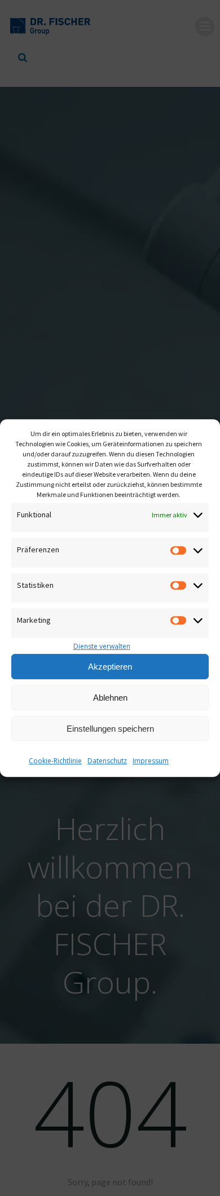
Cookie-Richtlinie (55, 761)
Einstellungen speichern (110, 728)
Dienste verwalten (101, 646)
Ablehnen (110, 697)
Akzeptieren (110, 666)
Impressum (151, 761)
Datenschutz (107, 761)
